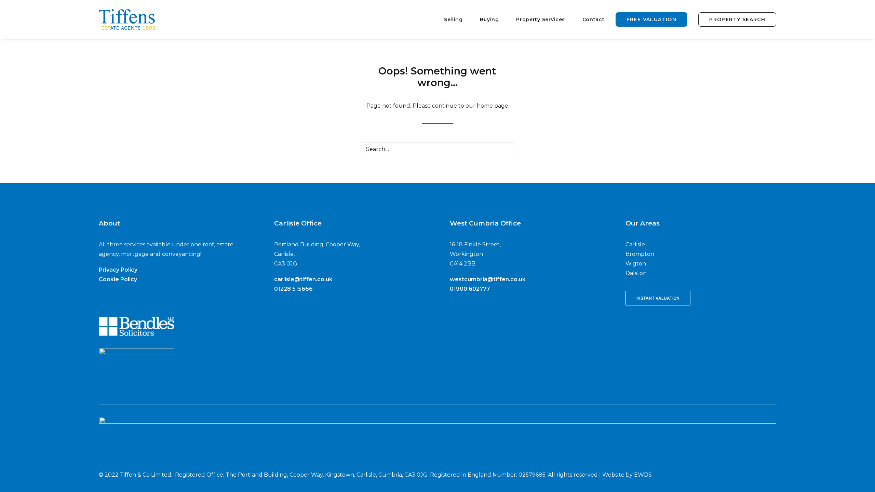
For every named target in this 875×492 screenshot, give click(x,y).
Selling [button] (453, 19)
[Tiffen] (127, 19)
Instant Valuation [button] (657, 298)
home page (492, 105)
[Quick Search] (437, 149)
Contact (593, 19)
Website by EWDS (627, 475)
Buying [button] (489, 19)
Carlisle (635, 244)
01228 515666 (293, 289)
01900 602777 (470, 289)
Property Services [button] (540, 19)
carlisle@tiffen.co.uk (303, 279)
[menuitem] (459, 19)
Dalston (636, 273)
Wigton (635, 263)
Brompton (639, 254)
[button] (504, 149)
